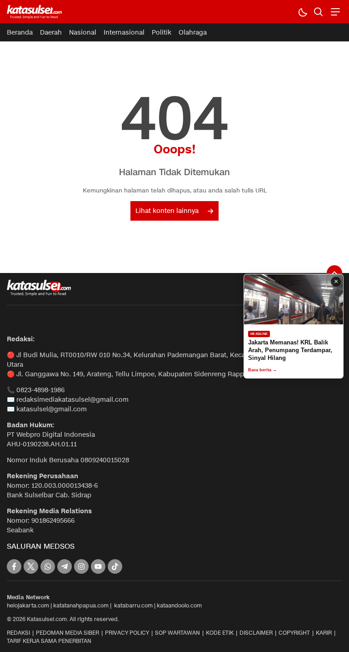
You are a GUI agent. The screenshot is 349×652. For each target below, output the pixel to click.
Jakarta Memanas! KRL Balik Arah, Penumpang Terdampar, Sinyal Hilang (290, 350)
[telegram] (64, 566)
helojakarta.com (28, 605)
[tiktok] (115, 566)
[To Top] (334, 273)
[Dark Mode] (302, 12)
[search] (318, 12)
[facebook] (14, 566)
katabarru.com (133, 605)
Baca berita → (262, 370)
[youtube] (98, 566)
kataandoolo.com (179, 605)
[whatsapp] (47, 566)
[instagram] (81, 566)
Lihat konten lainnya (167, 211)
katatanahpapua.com (81, 605)
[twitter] (31, 566)
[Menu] (334, 12)
